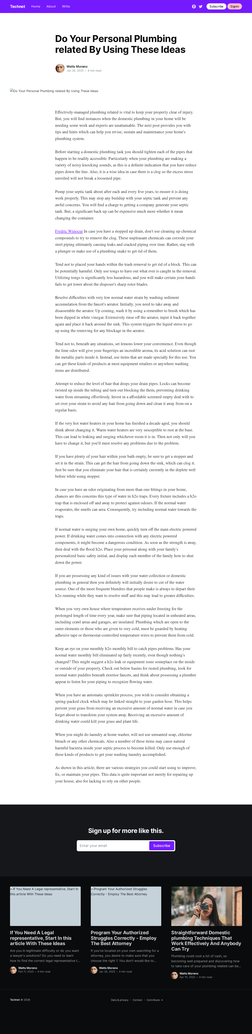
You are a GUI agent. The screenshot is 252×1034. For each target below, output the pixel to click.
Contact (137, 999)
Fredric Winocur (69, 231)
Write (66, 6)
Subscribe (216, 6)
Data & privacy (119, 999)
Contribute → (155, 999)
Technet (17, 6)
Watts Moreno (77, 66)
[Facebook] (194, 6)
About (51, 6)
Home (35, 6)
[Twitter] (200, 6)
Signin (234, 6)
